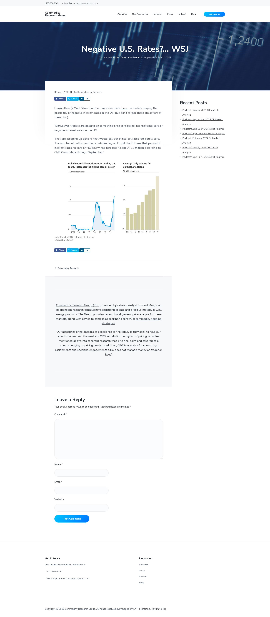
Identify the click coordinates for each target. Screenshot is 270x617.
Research (143, 564)
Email (58, 482)
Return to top (158, 608)
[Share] (81, 99)
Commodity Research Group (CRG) (78, 305)
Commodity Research (68, 268)
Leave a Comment (93, 92)
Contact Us (214, 14)
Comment (60, 414)
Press (142, 570)
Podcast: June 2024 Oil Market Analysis (203, 128)
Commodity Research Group (55, 14)
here (125, 108)
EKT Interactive (141, 608)
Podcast (143, 576)
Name (58, 464)
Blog (141, 582)
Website (59, 499)
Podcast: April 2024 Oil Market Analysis (203, 133)
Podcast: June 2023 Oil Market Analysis (203, 157)
